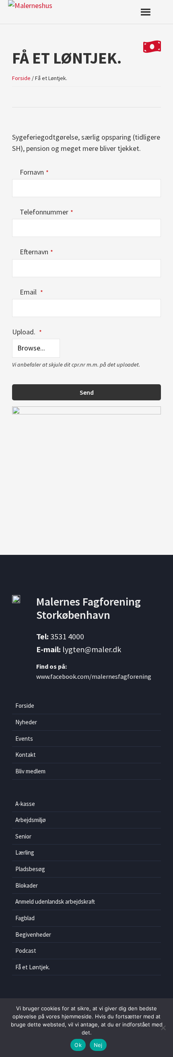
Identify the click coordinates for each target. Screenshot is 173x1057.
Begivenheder (33, 934)
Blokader (26, 885)
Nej (98, 1045)
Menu (152, 12)
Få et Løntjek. (32, 967)
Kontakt (25, 754)
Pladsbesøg (30, 869)
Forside (24, 705)
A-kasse (25, 804)
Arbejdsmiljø (30, 820)
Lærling (24, 852)
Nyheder (26, 722)
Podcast (25, 950)
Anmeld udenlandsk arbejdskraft (55, 901)
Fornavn (34, 172)
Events (24, 738)
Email (31, 292)
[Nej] (163, 1028)
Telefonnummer (46, 211)
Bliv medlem (30, 771)
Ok (78, 1045)
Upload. (27, 331)
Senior (23, 836)
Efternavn (36, 251)
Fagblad (25, 918)
